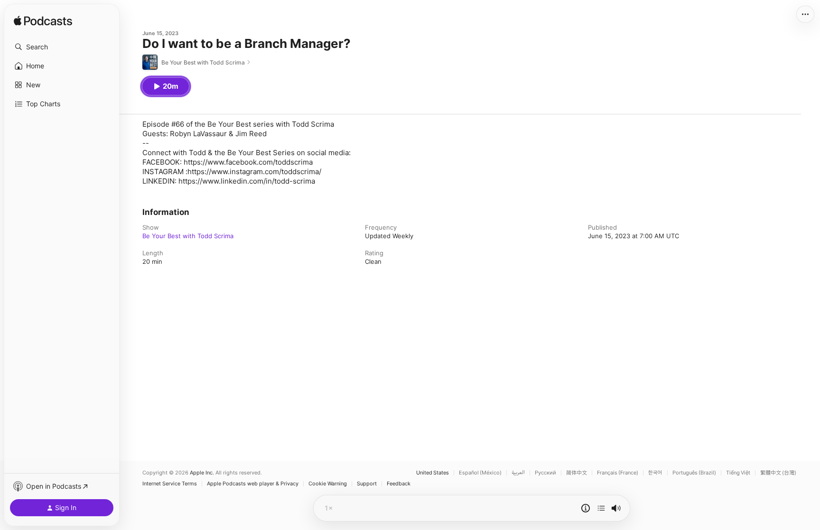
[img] (43, 21)
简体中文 (576, 472)
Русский (545, 472)
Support (367, 483)
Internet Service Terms (169, 483)
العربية (518, 472)
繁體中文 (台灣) (778, 472)
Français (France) (617, 472)
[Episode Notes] (585, 508)
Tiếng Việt (738, 472)
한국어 (655, 472)
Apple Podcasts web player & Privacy (252, 483)
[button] (61, 47)
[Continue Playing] (601, 508)
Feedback (398, 483)
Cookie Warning (327, 483)
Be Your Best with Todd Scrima (187, 236)
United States (432, 472)
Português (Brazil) (694, 472)
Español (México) (480, 472)
